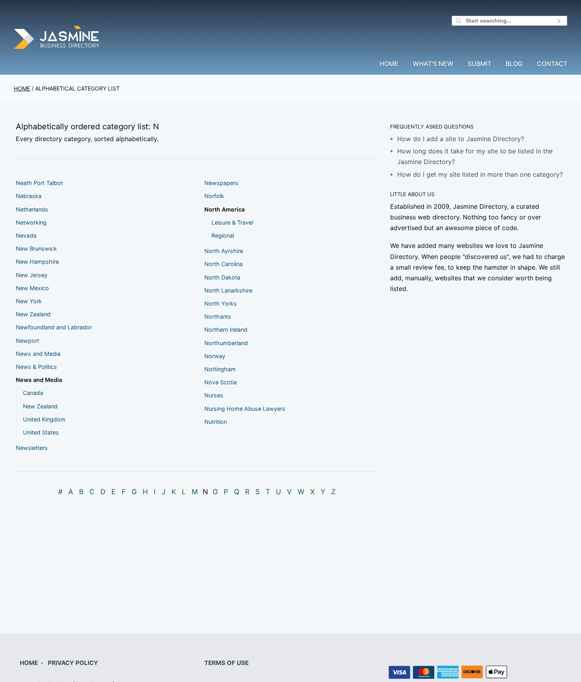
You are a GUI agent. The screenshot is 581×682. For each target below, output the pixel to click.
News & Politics (36, 366)
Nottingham (220, 369)
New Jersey (31, 275)
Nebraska (29, 196)
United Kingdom (44, 419)
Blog (514, 64)
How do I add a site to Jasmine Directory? (460, 139)
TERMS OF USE (226, 663)
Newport (27, 340)
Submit (479, 64)
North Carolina (223, 264)
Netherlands (32, 209)
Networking (31, 222)
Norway (214, 356)
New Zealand (33, 314)
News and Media (38, 353)
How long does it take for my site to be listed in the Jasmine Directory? (475, 156)
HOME (29, 663)
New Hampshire (37, 261)
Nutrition (215, 421)
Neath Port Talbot (39, 182)
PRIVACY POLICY (73, 663)
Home (388, 64)
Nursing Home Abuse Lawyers (244, 408)
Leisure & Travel (232, 222)
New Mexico (32, 288)
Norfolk (214, 196)
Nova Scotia (220, 382)
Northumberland (226, 343)
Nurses (213, 395)
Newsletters (32, 447)
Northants (217, 316)
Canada (33, 392)
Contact (552, 64)
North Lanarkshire (228, 290)
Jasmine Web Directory (57, 38)
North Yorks (220, 303)
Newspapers (221, 182)
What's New (433, 64)
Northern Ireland (225, 329)
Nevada (26, 235)
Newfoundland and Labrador (54, 327)
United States (41, 432)
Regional (222, 235)
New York (29, 301)
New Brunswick (36, 248)
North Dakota (222, 277)
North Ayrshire (223, 250)
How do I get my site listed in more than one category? (480, 174)
